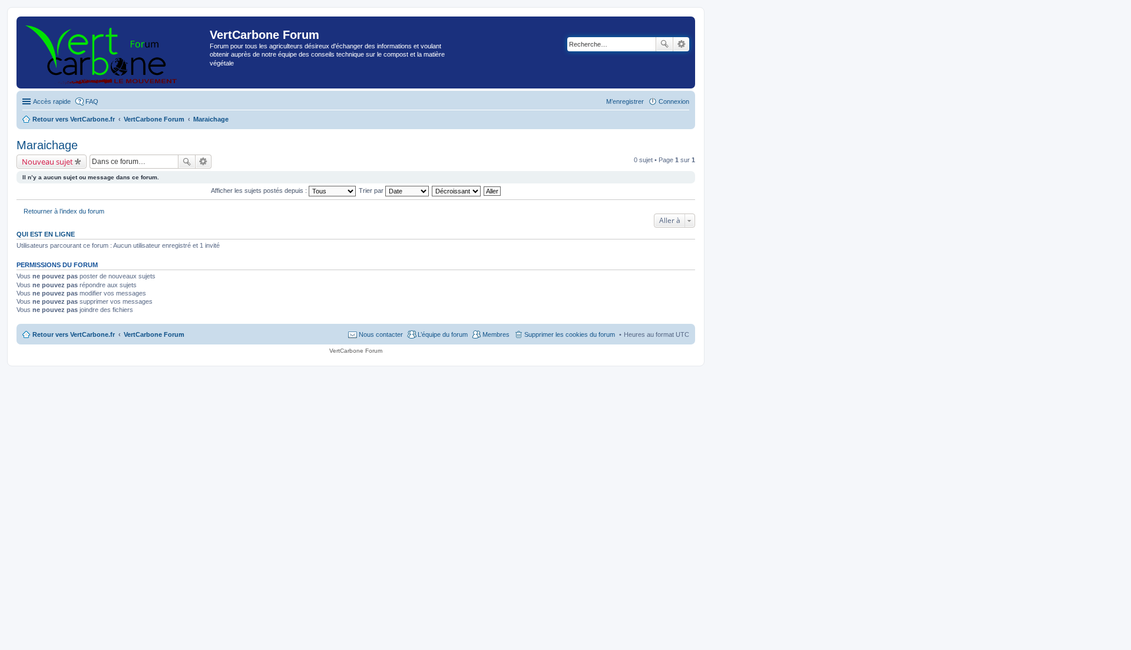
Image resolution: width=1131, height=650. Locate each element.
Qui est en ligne (45, 234)
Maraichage (47, 145)
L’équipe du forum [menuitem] (443, 334)
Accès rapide (52, 101)
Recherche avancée (681, 44)
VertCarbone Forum (154, 334)
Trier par (372, 190)
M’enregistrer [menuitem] (625, 101)
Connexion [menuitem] (674, 101)
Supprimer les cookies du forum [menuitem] (569, 334)
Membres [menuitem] (496, 334)
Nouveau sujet (47, 161)
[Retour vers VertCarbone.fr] (114, 52)
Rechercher (664, 44)
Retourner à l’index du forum (64, 211)
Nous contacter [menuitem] (381, 334)
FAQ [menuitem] (91, 101)
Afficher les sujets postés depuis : (260, 190)
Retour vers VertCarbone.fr (73, 334)
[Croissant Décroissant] (457, 190)
